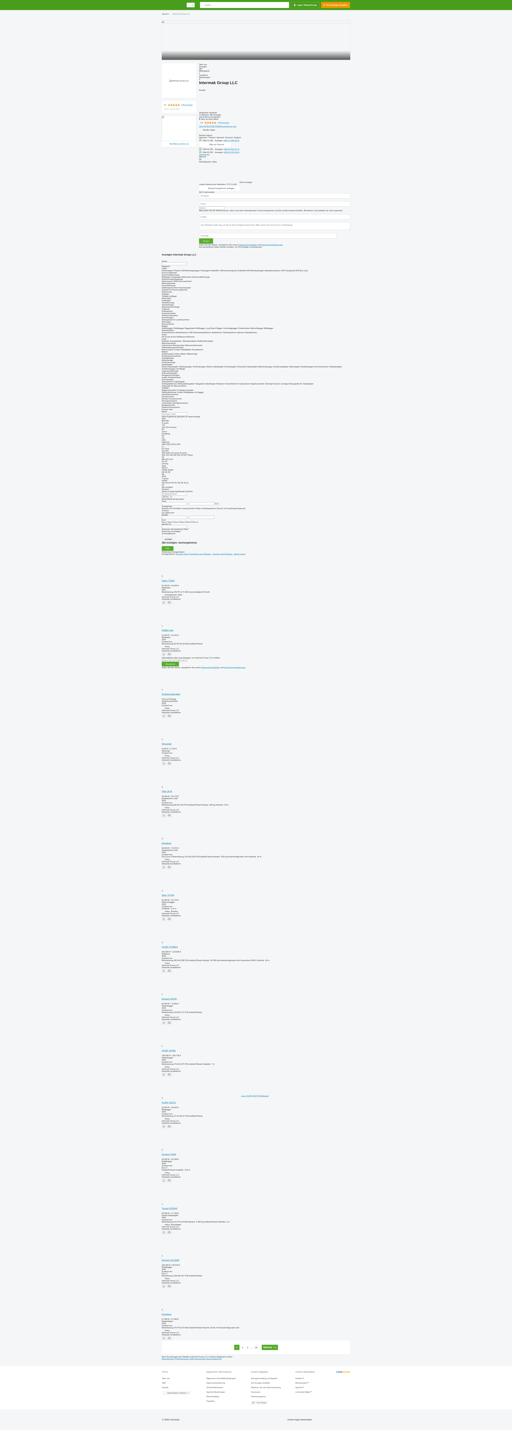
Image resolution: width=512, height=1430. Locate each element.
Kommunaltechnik (214, 1359)
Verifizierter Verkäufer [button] (208, 113)
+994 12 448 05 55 (231, 140)
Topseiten (210, 1401)
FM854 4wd (167, 630)
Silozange (166, 744)
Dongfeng (166, 843)
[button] (209, 129)
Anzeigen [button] (219, 140)
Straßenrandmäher (171, 694)
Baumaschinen (168, 1359)
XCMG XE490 (169, 1050)
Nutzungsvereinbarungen (272, 245)
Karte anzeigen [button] (246, 182)
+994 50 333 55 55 (231, 152)
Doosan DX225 (169, 999)
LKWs (191, 1359)
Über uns (166, 1378)
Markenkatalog (212, 1396)
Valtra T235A (168, 581)
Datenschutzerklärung (215, 1383)
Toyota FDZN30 (169, 1208)
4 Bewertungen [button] (187, 105)
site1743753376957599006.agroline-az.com (217, 126)
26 (256, 1347)
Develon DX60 (169, 1154)
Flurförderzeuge (182, 1359)
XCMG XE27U (169, 1102)
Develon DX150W (170, 1260)
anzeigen (168, 539)
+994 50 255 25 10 (231, 149)
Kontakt (165, 1387)
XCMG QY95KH (170, 947)
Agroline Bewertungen (215, 1392)
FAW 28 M (167, 791)
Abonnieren (170, 664)
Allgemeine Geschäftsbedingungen (221, 1378)
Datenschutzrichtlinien (248, 245)
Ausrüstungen (200, 1359)
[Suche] (202, 5)
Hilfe (164, 1383)
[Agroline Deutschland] (172, 5)
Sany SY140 (168, 895)
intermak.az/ (204, 154)
